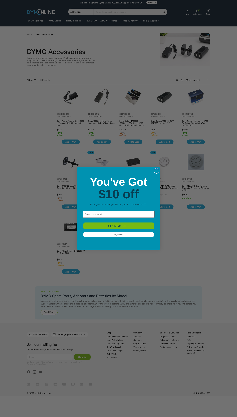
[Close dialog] (156, 170)
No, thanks (118, 234)
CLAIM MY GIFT (118, 225)
